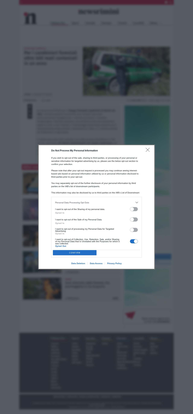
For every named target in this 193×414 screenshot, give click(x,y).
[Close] (149, 151)
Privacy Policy (114, 263)
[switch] (134, 209)
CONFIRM (74, 253)
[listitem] (96, 202)
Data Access (96, 263)
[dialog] (96, 207)
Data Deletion (78, 263)
